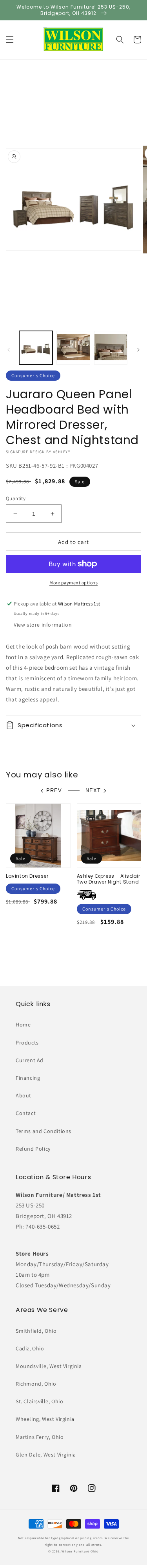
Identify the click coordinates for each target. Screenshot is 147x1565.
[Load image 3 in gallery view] (110, 347)
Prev (54, 790)
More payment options (73, 583)
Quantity (15, 498)
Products (27, 1042)
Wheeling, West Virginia (45, 1418)
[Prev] (8, 349)
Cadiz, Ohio (30, 1348)
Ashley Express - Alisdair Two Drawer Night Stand (108, 879)
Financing (28, 1077)
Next (93, 790)
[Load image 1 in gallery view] (36, 347)
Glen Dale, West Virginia (46, 1454)
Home (23, 1024)
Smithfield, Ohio (36, 1330)
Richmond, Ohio (36, 1383)
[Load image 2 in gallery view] (73, 347)
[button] (9, 39)
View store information (43, 624)
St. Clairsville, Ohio (40, 1401)
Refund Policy (33, 1148)
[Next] (138, 349)
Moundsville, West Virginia (49, 1366)
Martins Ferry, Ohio (40, 1436)
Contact (26, 1113)
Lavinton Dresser (27, 876)
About (23, 1095)
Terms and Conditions (43, 1131)
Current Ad (30, 1060)
